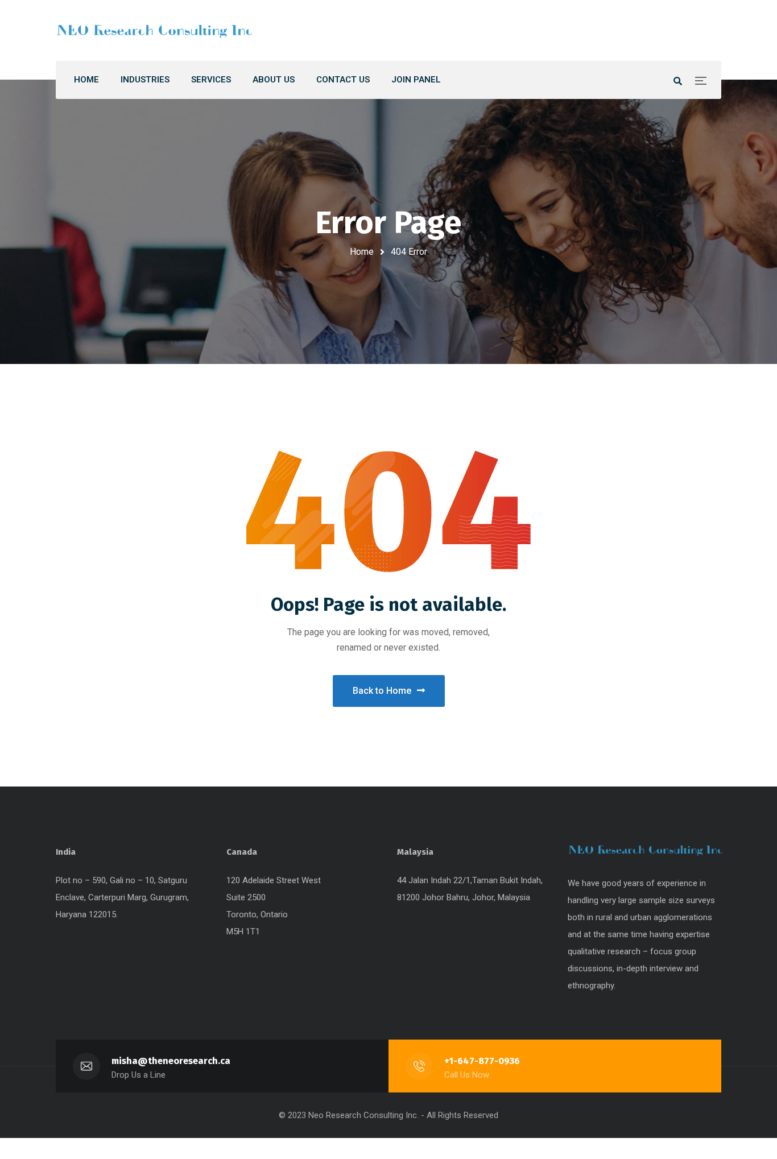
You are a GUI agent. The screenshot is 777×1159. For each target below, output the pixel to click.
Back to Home (382, 690)
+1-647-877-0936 (482, 1060)
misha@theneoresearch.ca (170, 1060)
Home (362, 251)
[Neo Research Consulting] (155, 30)
